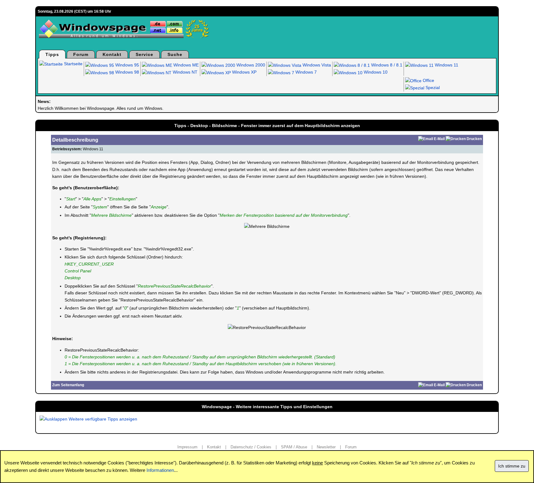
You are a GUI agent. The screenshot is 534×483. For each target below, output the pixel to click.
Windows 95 (126, 64)
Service (144, 54)
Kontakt (112, 54)
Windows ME (185, 64)
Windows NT (184, 72)
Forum (80, 54)
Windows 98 (126, 72)
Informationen (160, 470)
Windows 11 (446, 64)
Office (428, 80)
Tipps (52, 54)
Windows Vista (316, 64)
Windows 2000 (250, 64)
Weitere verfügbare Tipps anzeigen (102, 419)
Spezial (432, 87)
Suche (174, 54)
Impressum (187, 447)
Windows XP (243, 72)
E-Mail (439, 139)
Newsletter (326, 447)
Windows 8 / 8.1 (386, 64)
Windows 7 (305, 72)
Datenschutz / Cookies (251, 447)
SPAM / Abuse (294, 447)
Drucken (474, 139)
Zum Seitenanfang (68, 385)
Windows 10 (375, 72)
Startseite (73, 63)
